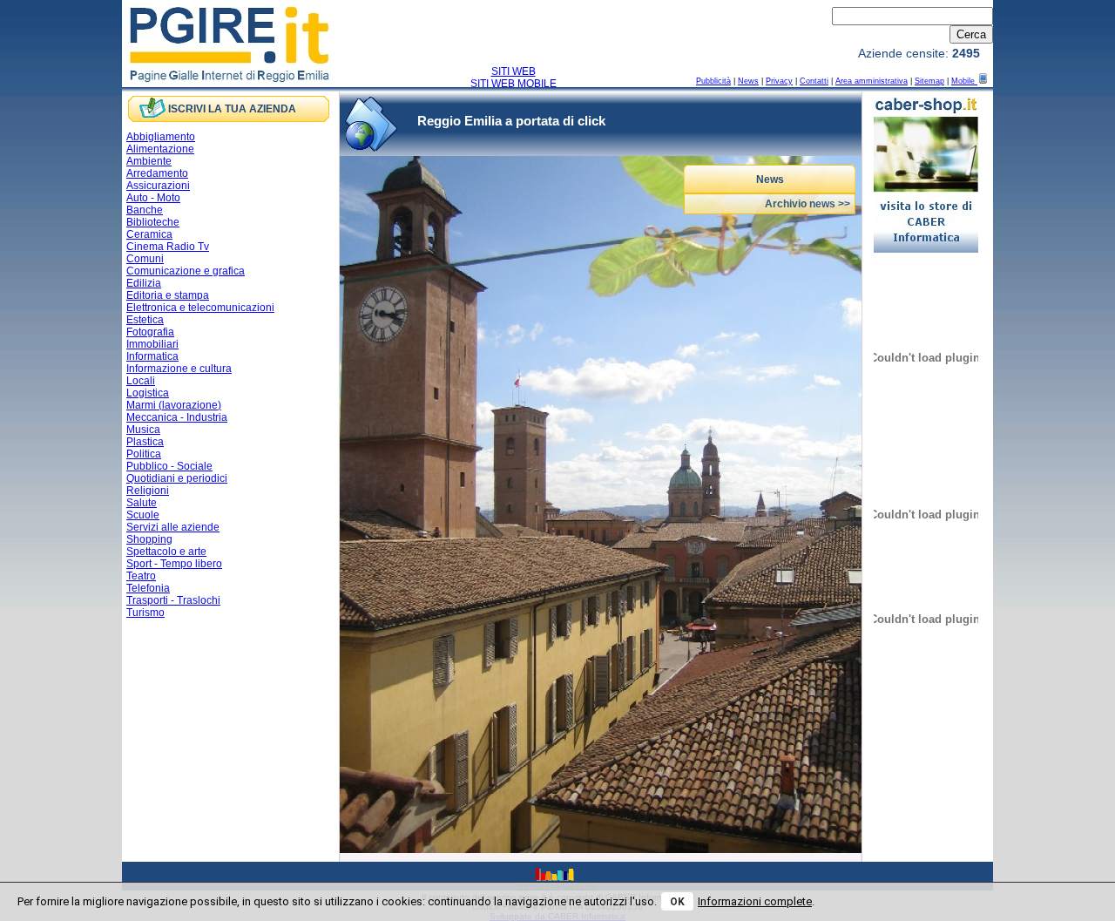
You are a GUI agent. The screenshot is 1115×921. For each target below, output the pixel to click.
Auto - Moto (153, 198)
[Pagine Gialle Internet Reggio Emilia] (230, 81)
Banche (144, 210)
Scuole (142, 515)
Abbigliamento (160, 137)
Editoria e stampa (167, 295)
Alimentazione (160, 149)
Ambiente (149, 161)
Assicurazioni (158, 185)
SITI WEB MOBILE (513, 84)
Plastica (145, 442)
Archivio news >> (807, 204)
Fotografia (150, 332)
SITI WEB (513, 71)
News (748, 81)
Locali (140, 381)
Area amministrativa (871, 81)
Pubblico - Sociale (169, 466)
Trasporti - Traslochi (173, 600)
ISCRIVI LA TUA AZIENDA (232, 109)
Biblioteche (152, 222)
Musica (143, 429)
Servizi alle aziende (173, 527)
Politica (143, 454)
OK (677, 902)
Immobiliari (152, 344)
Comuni (145, 259)
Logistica (147, 393)
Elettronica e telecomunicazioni (200, 307)
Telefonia (148, 588)
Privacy (779, 81)
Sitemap (929, 81)
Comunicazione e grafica (185, 271)
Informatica (152, 356)
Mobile (964, 81)
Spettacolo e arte (166, 551)
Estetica (145, 320)
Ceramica (149, 234)
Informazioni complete (755, 901)
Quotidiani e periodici (176, 478)
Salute (141, 503)
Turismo (145, 612)
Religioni (147, 490)
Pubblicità (713, 81)
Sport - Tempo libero (174, 564)
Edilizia (143, 283)
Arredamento (157, 173)
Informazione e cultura (179, 368)
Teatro (141, 576)
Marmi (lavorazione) (173, 405)
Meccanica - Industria (176, 417)
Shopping (149, 539)
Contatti (814, 81)
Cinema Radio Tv (167, 246)
